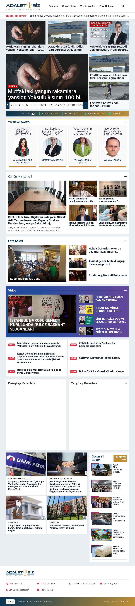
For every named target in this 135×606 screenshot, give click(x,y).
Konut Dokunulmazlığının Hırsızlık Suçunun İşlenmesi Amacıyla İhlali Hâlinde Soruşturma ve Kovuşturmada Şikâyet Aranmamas (79, 15)
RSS (11, 601)
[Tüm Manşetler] (125, 176)
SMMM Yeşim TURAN (52, 160)
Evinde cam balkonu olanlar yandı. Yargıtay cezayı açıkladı (67, 526)
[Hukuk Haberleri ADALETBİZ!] (23, 6)
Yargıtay (13, 522)
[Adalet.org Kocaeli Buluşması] (78, 275)
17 (69, 105)
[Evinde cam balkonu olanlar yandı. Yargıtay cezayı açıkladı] (67, 508)
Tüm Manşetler (110, 583)
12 (50, 105)
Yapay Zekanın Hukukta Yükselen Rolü (82, 131)
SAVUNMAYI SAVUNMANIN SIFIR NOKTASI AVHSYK (112, 131)
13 (54, 105)
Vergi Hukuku (87, 6)
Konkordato (69, 6)
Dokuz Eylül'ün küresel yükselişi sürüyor (102, 371)
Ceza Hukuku (106, 6)
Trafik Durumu (47, 583)
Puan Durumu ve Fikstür (84, 583)
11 (46, 105)
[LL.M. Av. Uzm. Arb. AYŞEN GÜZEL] (22, 146)
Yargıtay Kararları (84, 383)
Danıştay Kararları (21, 383)
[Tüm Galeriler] (125, 241)
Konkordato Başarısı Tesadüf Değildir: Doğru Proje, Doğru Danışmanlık (52, 131)
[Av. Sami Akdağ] (112, 146)
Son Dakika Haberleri (19, 590)
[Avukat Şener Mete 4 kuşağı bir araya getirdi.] (78, 262)
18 (73, 105)
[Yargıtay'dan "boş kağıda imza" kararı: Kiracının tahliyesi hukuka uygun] (26, 508)
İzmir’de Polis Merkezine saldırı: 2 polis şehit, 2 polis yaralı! (39, 371)
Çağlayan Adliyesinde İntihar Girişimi (99, 358)
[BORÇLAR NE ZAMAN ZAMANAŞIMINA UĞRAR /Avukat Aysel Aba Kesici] (86, 298)
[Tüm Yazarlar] (125, 122)
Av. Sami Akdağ (112, 160)
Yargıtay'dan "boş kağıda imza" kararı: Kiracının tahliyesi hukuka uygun (25, 528)
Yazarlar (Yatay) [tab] (19, 122)
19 (77, 105)
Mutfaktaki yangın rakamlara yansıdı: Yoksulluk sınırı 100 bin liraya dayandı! (39, 344)
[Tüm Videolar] (125, 290)
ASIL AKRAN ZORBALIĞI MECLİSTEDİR (22, 131)
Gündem (53, 6)
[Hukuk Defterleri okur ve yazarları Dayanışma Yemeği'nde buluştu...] (78, 250)
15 (61, 105)
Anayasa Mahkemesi (19, 478)
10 (42, 105)
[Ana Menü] (126, 6)
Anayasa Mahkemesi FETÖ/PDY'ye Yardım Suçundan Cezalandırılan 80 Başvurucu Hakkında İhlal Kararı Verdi (26, 485)
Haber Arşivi (47, 590)
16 (65, 105)
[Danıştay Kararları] (63, 383)
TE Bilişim (124, 601)
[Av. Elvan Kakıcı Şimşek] (82, 146)
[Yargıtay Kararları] (125, 383)
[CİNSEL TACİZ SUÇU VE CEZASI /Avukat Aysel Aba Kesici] (86, 320)
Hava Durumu (16, 583)
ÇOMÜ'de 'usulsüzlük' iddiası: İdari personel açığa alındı (98, 344)
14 (57, 105)
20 (81, 105)
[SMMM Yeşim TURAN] (52, 146)
